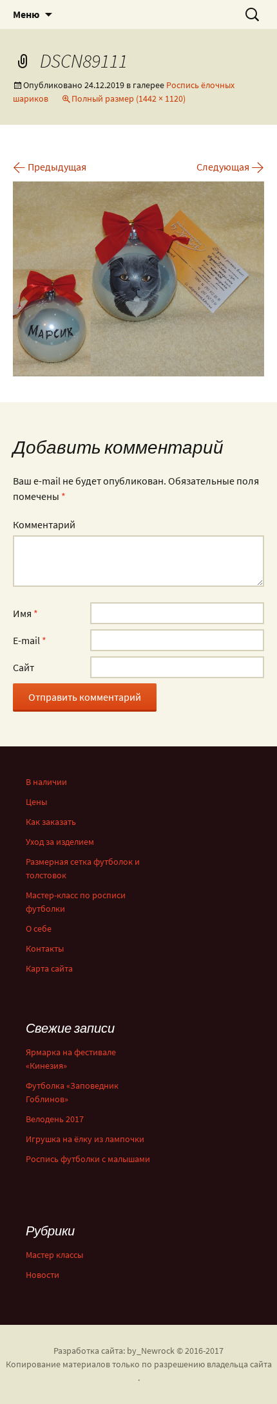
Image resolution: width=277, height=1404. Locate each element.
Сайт (23, 667)
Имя (25, 613)
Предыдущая (49, 166)
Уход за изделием (60, 841)
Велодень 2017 (55, 1119)
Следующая (230, 166)
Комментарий (44, 524)
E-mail (29, 640)
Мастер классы (54, 1255)
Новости (42, 1274)
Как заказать (51, 821)
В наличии (46, 782)
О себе (39, 928)
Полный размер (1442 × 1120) (129, 98)
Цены (36, 802)
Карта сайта (49, 968)
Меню (26, 14)
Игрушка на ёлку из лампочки (85, 1139)
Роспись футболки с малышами (88, 1159)
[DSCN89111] (138, 277)
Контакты (45, 948)
